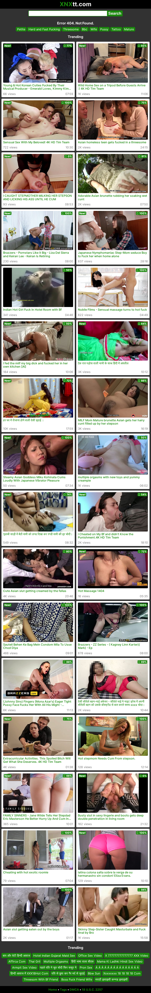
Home (52, 989)
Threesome (71, 29)
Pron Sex (86, 967)
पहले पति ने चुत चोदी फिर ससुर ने (58, 967)
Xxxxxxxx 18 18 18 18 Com (122, 973)
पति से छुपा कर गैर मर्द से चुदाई (68, 973)
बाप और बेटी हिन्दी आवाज (16, 955)
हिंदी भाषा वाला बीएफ (82, 961)
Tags (63, 989)
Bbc (84, 29)
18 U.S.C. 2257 (92, 989)
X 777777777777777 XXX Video (126, 955)
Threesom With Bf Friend (41, 979)
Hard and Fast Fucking (44, 29)
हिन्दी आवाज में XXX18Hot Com (29, 973)
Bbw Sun (94, 973)
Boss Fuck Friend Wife (76, 979)
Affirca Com (16, 961)
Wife (94, 29)
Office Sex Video (90, 955)
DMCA (74, 989)
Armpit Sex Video (24, 967)
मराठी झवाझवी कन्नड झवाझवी (111, 979)
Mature (129, 29)
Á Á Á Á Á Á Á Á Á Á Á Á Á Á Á (117, 967)
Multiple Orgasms (56, 961)
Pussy (104, 29)
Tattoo (116, 29)
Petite (21, 29)
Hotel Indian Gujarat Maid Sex (54, 955)
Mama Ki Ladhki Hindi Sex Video (120, 961)
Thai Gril (34, 961)
